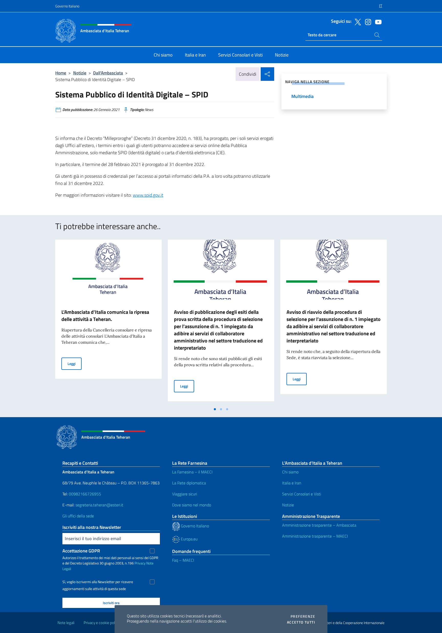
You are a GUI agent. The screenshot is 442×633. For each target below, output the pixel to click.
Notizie (79, 73)
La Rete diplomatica (189, 483)
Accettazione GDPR (81, 550)
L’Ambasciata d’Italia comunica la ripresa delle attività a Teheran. (105, 315)
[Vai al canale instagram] (367, 21)
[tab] (215, 409)
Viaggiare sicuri (184, 494)
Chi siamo (290, 472)
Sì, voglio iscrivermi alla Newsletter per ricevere (97, 582)
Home (60, 73)
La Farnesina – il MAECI (192, 472)
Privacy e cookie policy (101, 623)
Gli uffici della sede (78, 516)
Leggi (75, 363)
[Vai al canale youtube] (377, 21)
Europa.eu (188, 539)
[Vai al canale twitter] (356, 21)
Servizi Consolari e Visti (301, 494)
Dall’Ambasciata (108, 73)
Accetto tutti (301, 622)
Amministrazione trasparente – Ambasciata (319, 525)
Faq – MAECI (183, 560)
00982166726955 (85, 494)
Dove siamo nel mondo (191, 505)
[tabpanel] (108, 322)
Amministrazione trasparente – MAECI (315, 536)
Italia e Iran (291, 483)
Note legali (66, 623)
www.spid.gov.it (148, 195)
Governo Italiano (67, 6)
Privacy (140, 563)
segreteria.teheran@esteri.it (99, 505)
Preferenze (303, 616)
